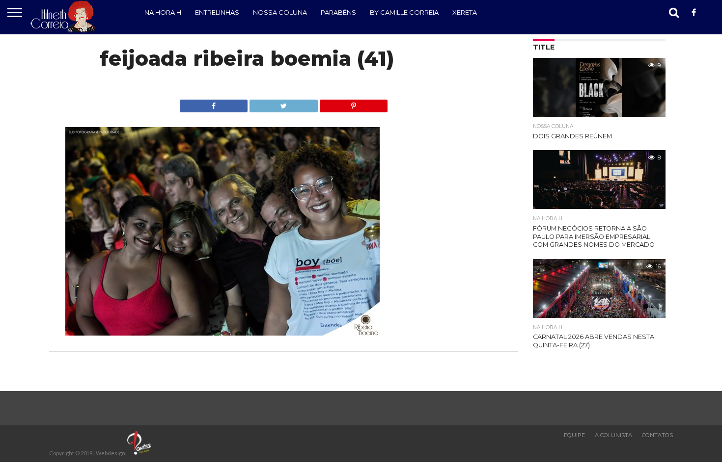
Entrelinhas (217, 12)
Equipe (574, 435)
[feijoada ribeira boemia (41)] (222, 332)
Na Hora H (162, 12)
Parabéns (338, 12)
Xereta (464, 12)
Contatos (657, 435)
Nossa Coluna (280, 12)
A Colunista (613, 435)
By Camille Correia (404, 12)
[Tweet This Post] (283, 103)
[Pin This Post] (353, 103)
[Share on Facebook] (214, 103)
